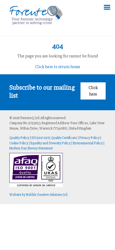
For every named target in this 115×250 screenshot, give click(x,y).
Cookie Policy (18, 143)
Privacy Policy (89, 138)
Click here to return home (57, 66)
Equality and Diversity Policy (50, 143)
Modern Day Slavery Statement (31, 148)
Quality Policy (19, 138)
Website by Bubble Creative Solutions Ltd (38, 195)
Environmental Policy (88, 143)
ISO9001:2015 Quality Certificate (54, 138)
